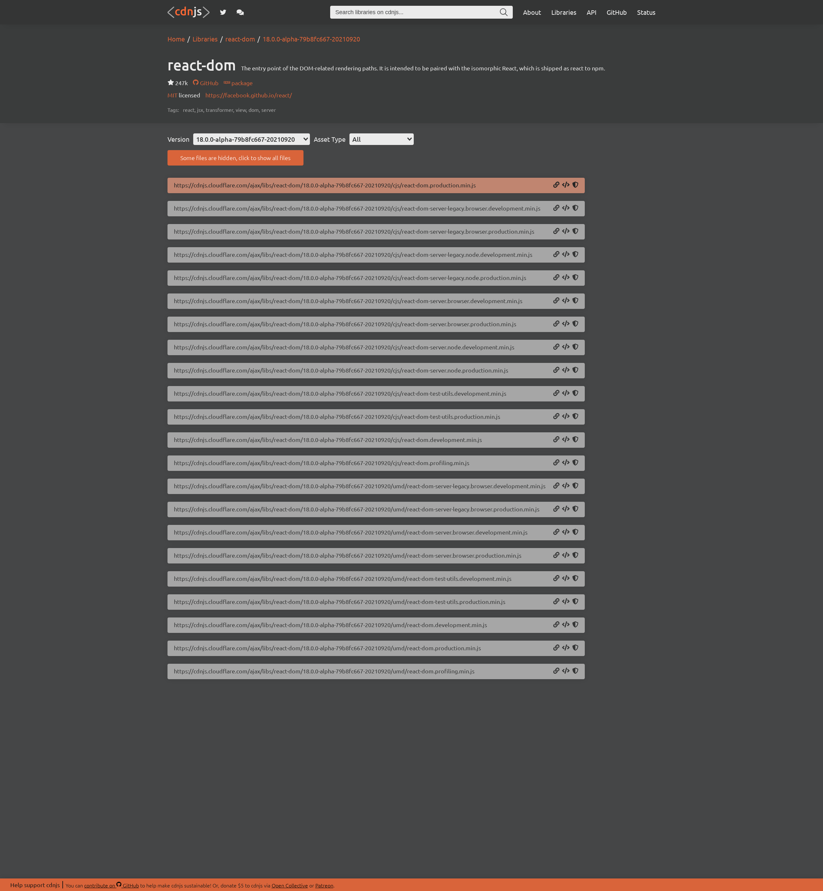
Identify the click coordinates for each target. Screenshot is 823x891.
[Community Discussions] (240, 12)
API (591, 12)
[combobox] (251, 139)
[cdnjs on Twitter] (223, 12)
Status (646, 12)
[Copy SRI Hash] (575, 185)
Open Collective (290, 885)
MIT (173, 95)
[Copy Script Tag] (566, 185)
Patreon (324, 885)
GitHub (617, 12)
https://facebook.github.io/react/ (248, 95)
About (532, 12)
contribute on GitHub (111, 885)
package (241, 82)
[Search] (504, 12)
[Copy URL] (556, 185)
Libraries (563, 12)
